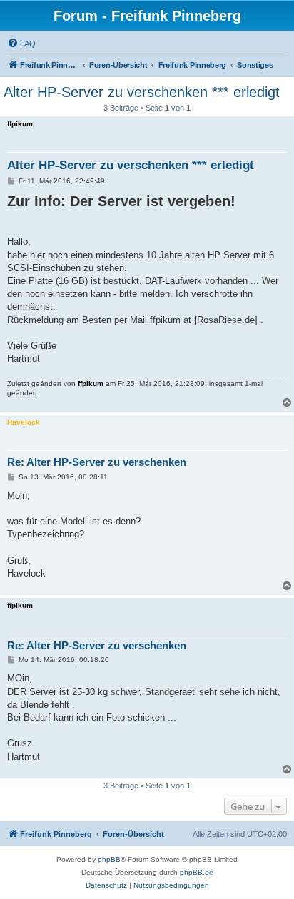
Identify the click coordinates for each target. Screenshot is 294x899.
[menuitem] (21, 43)
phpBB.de (196, 872)
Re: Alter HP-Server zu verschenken (96, 462)
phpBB (109, 859)
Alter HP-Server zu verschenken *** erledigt (142, 92)
